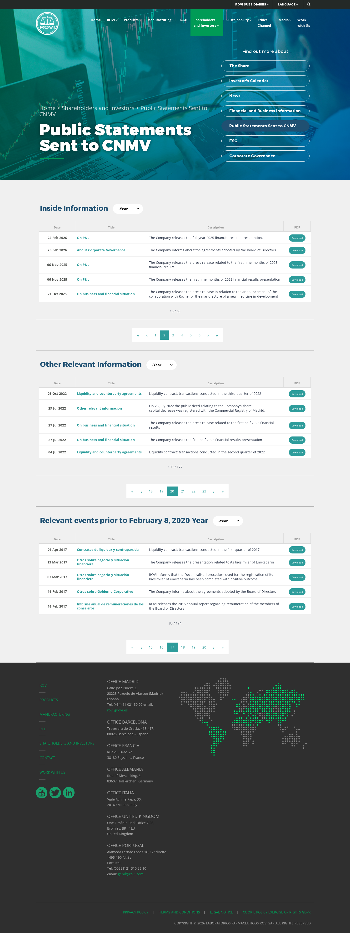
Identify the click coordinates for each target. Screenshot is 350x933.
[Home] (47, 22)
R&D (183, 20)
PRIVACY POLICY (136, 912)
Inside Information (74, 208)
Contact (47, 757)
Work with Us (303, 23)
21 (183, 491)
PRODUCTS (49, 699)
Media (284, 20)
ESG (233, 141)
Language (287, 4)
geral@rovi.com (131, 874)
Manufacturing (159, 20)
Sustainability (237, 20)
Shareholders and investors (98, 108)
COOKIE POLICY (255, 912)
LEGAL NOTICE (221, 912)
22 (193, 491)
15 (151, 647)
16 (161, 647)
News (234, 96)
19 (161, 491)
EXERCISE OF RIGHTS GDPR (289, 912)
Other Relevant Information (91, 364)
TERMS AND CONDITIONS (179, 912)
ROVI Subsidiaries (251, 4)
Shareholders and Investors (205, 23)
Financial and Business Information (265, 111)
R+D (43, 728)
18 (151, 491)
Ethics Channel (264, 23)
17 (172, 647)
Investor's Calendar (248, 81)
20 (172, 491)
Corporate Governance (252, 156)
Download (297, 238)
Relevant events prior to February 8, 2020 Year (124, 520)
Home (96, 20)
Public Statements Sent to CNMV (262, 126)
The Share (239, 66)
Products (131, 20)
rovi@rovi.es (117, 710)
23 (204, 491)
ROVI (111, 20)
